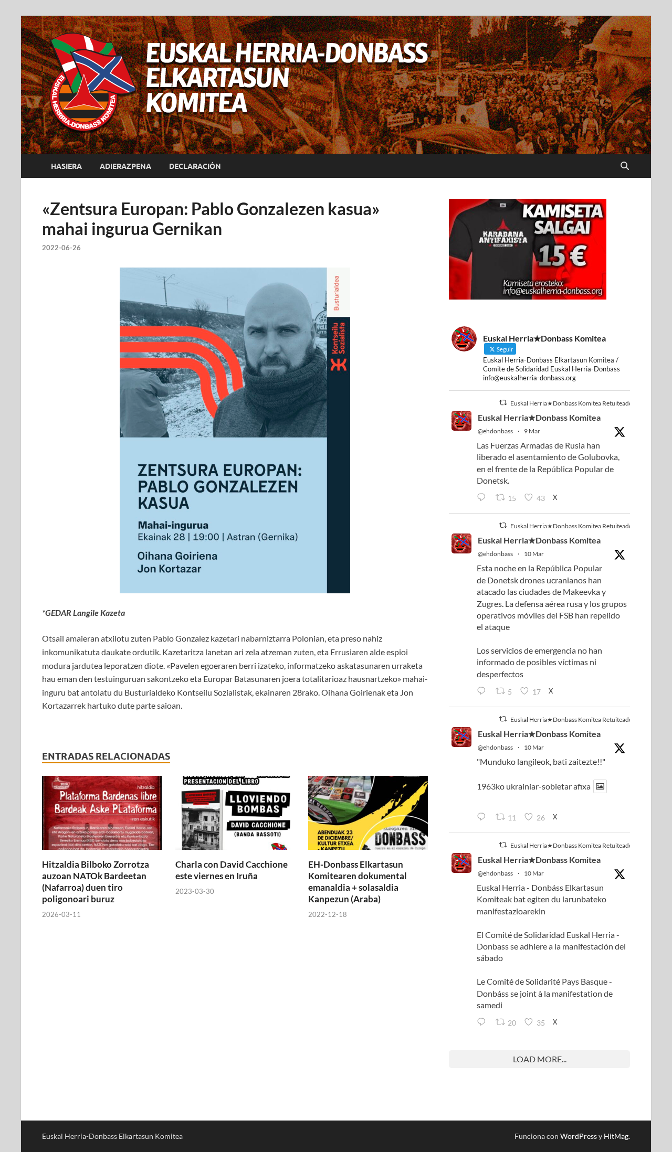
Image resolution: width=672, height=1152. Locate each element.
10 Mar (534, 554)
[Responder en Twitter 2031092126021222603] (483, 497)
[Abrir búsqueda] (625, 166)
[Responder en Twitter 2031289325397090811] (483, 691)
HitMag (616, 1136)
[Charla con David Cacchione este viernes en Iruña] (235, 816)
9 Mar (532, 431)
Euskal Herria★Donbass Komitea (539, 417)
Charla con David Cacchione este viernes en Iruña (231, 870)
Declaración (195, 166)
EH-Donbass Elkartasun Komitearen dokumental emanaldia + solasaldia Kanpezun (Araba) (357, 881)
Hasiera (66, 166)
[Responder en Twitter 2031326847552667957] (483, 1022)
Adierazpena (125, 166)
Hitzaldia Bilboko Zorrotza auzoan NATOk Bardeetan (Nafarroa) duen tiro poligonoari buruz (95, 881)
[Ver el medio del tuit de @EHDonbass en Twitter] (600, 786)
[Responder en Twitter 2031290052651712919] (483, 817)
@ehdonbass (495, 431)
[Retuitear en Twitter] (503, 403)
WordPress (578, 1136)
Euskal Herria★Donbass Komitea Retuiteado (571, 403)
